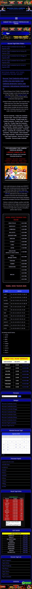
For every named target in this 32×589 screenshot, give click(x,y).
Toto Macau (5, 568)
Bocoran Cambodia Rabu (9, 412)
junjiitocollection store (8, 461)
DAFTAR (25, 535)
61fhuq (4, 478)
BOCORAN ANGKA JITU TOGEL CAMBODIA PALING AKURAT (13, 73)
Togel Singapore (6, 560)
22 (24, 447)
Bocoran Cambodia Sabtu (9, 414)
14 (20, 444)
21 (20, 447)
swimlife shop (6, 464)
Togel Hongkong (6, 565)
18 (7, 447)
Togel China (5, 574)
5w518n (4, 475)
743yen (4, 481)
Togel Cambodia (6, 576)
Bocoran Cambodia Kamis (9, 406)
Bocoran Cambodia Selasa (9, 417)
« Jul (3, 454)
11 (7, 444)
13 (16, 444)
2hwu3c (4, 470)
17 (3, 447)
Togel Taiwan (5, 571)
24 (3, 449)
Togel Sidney (5, 563)
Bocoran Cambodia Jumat (9, 403)
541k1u (4, 472)
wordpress (5, 467)
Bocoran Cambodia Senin (9, 420)
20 (16, 447)
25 (7, 449)
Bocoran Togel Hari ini (8, 425)
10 (3, 444)
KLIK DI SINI (25, 365)
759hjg (4, 483)
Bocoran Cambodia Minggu (9, 409)
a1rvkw (4, 486)
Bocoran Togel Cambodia (9, 423)
